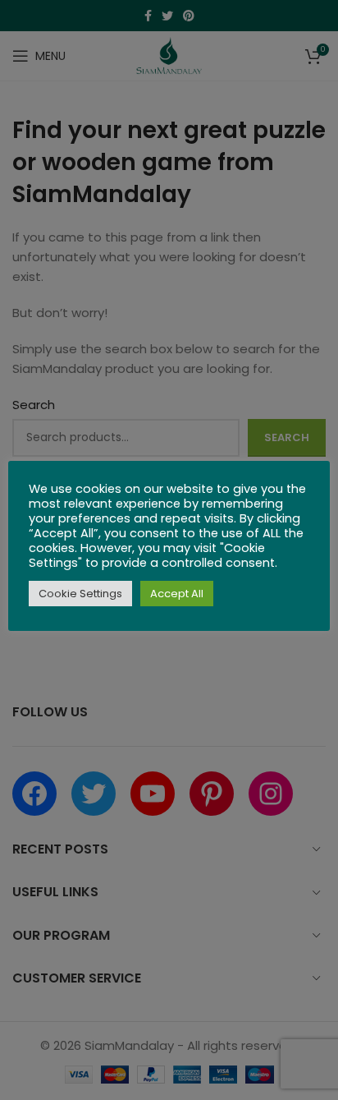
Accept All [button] (176, 593)
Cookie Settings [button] (80, 593)
